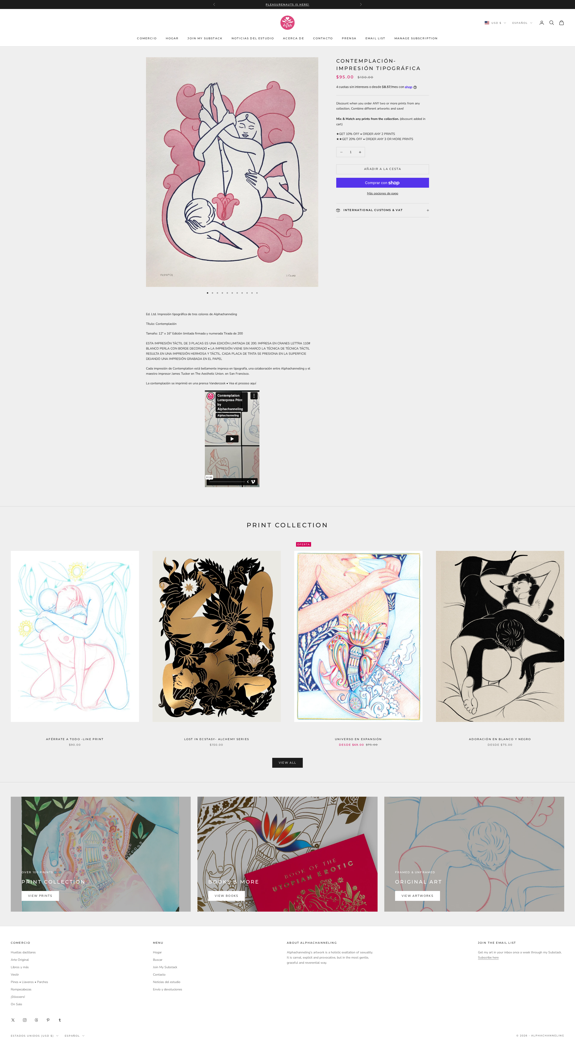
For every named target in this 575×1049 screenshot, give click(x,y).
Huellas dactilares (23, 952)
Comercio (147, 38)
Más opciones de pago (382, 193)
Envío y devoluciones (167, 989)
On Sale (16, 1004)
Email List (375, 38)
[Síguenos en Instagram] (24, 1020)
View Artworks (417, 896)
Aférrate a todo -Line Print (75, 739)
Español (520, 22)
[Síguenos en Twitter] (13, 1020)
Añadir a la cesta (382, 169)
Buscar (157, 960)
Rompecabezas (21, 989)
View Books (226, 896)
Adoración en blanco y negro (500, 739)
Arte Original (20, 960)
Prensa (349, 38)
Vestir (15, 974)
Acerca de (293, 38)
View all (287, 763)
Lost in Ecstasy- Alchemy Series (216, 739)
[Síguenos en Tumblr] (60, 1020)
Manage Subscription (416, 38)
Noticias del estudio (253, 38)
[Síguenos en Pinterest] (48, 1020)
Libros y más (20, 967)
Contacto (323, 38)
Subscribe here (488, 957)
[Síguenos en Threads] (36, 1020)
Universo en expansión (358, 739)
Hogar (172, 38)
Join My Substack (205, 38)
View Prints (40, 896)
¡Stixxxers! (18, 997)
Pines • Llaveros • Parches (29, 982)
